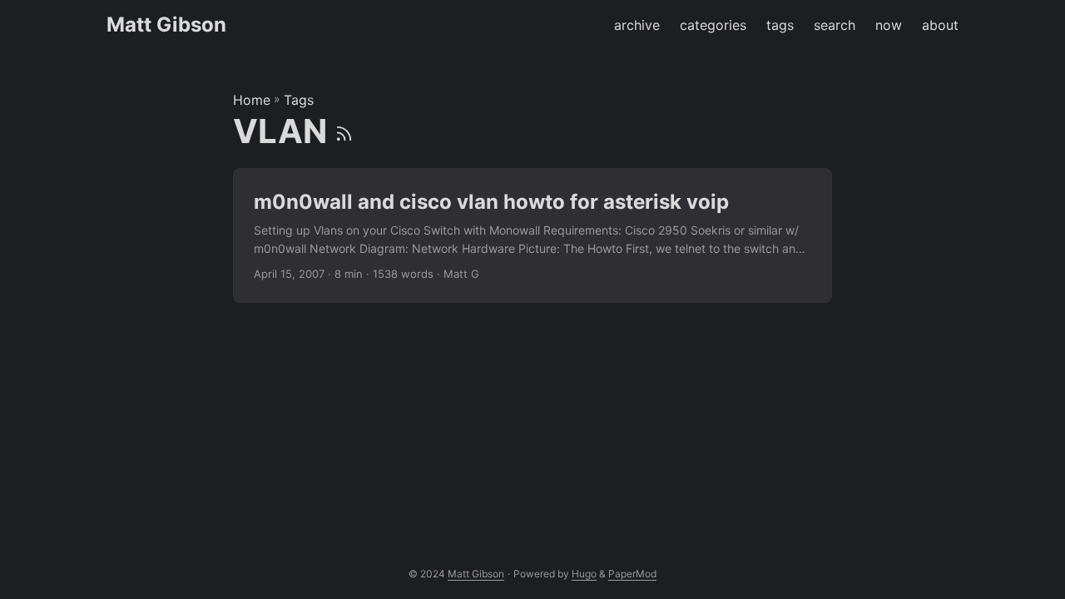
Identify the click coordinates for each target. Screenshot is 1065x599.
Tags (299, 100)
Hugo (584, 573)
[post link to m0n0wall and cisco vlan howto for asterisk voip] (532, 236)
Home (251, 100)
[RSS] (344, 131)
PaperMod (632, 573)
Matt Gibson (166, 24)
